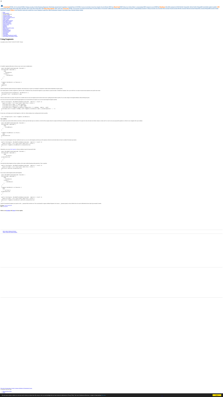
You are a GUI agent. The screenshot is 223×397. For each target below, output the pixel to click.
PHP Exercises (121, 8)
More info (104, 395)
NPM (110, 7)
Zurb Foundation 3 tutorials (65, 7)
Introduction (5, 26)
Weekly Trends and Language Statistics (10, 232)
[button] (111, 1)
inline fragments (13, 149)
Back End (117, 7)
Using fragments (6, 32)
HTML (11, 7)
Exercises (66, 8)
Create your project (6, 18)
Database (162, 7)
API (218, 7)
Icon (95, 7)
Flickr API (26, 8)
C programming (139, 7)
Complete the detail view (7, 16)
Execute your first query (7, 23)
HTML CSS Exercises (74, 8)
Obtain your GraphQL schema (8, 27)
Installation (5, 25)
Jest (104, 7)
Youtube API (12, 8)
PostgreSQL (186, 7)
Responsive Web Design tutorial (50, 7)
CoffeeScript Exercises (112, 8)
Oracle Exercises (174, 8)
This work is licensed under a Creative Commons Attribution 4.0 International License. (16, 388)
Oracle (204, 7)
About (4, 392)
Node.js (130, 7)
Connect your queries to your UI (9, 17)
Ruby (134, 7)
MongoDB (199, 7)
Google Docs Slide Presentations (49, 10)
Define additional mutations (8, 20)
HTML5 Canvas (81, 7)
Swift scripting (5, 34)
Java (127, 7)
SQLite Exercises (190, 8)
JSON (58, 8)
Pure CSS (74, 7)
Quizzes (77, 10)
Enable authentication (7, 22)
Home (4, 12)
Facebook (8, 210)
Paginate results (5, 28)
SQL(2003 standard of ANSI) (172, 7)
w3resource (2, 2)
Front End (6, 7)
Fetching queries (6, 24)
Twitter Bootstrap (39, 7)
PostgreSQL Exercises (200, 8)
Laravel (153, 7)
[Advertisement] (14, 45)
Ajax (62, 8)
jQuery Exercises (94, 8)
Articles (81, 10)
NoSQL (195, 7)
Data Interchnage (49, 8)
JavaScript (18, 7)
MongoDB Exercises (210, 8)
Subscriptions (5, 33)
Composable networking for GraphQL (10, 35)
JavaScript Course (89, 7)
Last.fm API (32, 8)
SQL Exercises (166, 8)
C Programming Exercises (140, 8)
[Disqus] (111, 282)
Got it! (217, 395)
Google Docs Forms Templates (35, 10)
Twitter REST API (39, 8)
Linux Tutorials (71, 10)
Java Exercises (159, 8)
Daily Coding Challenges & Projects (9, 231)
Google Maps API (19, 8)
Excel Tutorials (18, 10)
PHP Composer (147, 7)
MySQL (181, 7)
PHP (121, 7)
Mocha (106, 7)
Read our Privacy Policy (7, 391)
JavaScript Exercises (84, 8)
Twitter (13, 210)
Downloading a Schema (7, 21)
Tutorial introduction (8, 205)
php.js (32, 7)
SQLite (191, 7)
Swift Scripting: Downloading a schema (10, 36)
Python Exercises (129, 8)
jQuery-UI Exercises (102, 8)
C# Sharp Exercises (150, 8)
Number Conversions (63, 10)
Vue (102, 7)
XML (56, 8)
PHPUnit (157, 7)
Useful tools (24, 10)
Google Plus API (4, 8)
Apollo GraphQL (213, 7)
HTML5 (23, 7)
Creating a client (6, 19)
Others (12, 10)
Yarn (112, 7)
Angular (99, 7)
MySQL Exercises (182, 8)
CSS (15, 7)
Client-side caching (6, 15)
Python (124, 7)
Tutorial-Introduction (6, 31)
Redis (207, 7)
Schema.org (28, 7)
